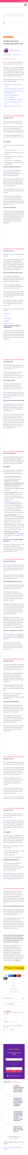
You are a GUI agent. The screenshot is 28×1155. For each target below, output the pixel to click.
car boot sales (16, 404)
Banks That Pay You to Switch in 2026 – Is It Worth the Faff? (18, 1129)
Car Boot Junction (15, 392)
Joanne (5, 1021)
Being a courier (7, 565)
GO (14, 1071)
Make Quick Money (8, 37)
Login (22, 998)
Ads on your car (7, 170)
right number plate (10, 254)
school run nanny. (7, 817)
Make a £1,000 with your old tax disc (13, 99)
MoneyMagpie (6, 14)
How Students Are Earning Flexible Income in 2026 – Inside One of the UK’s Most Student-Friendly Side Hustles (18, 1116)
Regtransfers (7, 318)
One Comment (17, 55)
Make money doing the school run (13, 106)
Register (16, 1138)
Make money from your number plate (14, 88)
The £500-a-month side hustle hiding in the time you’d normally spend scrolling (18, 1089)
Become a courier (9, 97)
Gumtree (6, 314)
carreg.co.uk (6, 305)
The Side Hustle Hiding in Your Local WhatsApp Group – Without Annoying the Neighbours (18, 1102)
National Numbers (9, 323)
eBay (5, 316)
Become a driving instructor (11, 95)
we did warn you (16, 669)
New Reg (6, 321)
